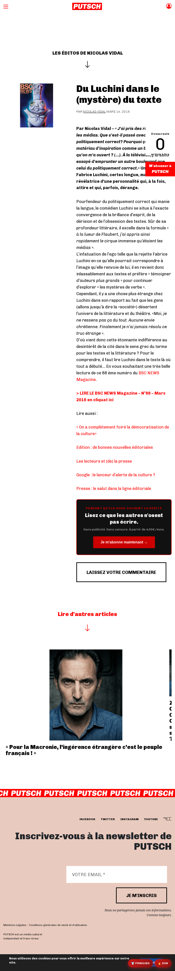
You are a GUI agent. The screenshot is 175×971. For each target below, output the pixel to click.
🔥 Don (163, 963)
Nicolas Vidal (94, 112)
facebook (87, 819)
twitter (108, 819)
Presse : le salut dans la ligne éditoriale (113, 488)
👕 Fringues (140, 963)
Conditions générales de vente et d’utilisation (58, 925)
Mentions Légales (14, 925)
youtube (151, 819)
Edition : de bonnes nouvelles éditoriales (114, 447)
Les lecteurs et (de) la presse (104, 461)
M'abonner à (160, 166)
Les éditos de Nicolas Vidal (87, 53)
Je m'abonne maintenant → (124, 542)
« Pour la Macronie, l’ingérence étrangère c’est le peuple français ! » (84, 750)
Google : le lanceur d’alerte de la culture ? (115, 474)
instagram (129, 819)
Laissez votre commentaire (121, 572)
